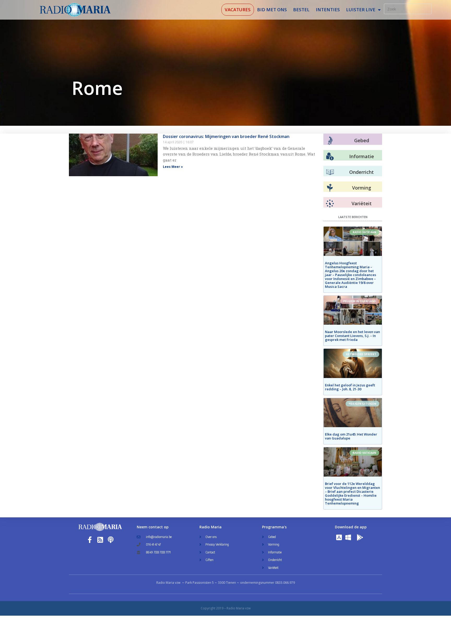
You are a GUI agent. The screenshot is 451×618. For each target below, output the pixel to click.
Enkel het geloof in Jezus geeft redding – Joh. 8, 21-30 (350, 387)
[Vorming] (330, 188)
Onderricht (361, 172)
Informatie (361, 156)
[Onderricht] (330, 172)
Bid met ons (272, 10)
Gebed (361, 140)
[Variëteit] (330, 204)
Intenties (328, 10)
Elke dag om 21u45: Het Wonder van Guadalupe (351, 436)
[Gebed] (330, 140)
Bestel (301, 10)
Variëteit (362, 203)
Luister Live (360, 10)
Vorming (361, 188)
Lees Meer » (173, 166)
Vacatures (238, 10)
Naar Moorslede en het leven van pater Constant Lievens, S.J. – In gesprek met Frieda (352, 335)
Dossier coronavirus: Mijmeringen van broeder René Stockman (226, 136)
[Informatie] (330, 157)
